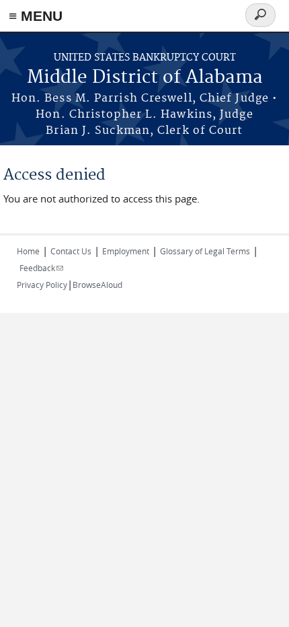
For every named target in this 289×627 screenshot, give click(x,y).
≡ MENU (36, 16)
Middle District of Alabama (145, 78)
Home (28, 251)
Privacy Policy (42, 284)
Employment (125, 251)
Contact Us (70, 251)
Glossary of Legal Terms (205, 251)
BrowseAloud (97, 284)
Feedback (41, 267)
